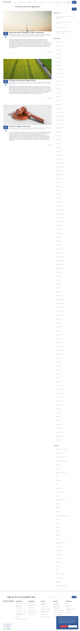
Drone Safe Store (60, 492)
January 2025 (59, 46)
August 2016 (59, 405)
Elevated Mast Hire (60, 500)
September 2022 (60, 128)
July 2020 (58, 229)
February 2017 (59, 385)
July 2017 (58, 366)
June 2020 (58, 233)
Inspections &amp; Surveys (62, 515)
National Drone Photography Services (20, 614)
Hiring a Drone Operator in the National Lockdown (63, 32)
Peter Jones (59, 546)
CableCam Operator (45, 609)
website (37, 36)
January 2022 (59, 159)
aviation (19, 35)
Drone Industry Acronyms (21, 619)
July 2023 (58, 89)
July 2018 (58, 323)
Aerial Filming (59, 453)
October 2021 (59, 170)
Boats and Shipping (60, 472)
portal (16, 36)
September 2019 (60, 268)
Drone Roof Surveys (61, 27)
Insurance (58, 519)
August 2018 (59, 319)
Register (74, 597)
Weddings (58, 581)
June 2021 (58, 186)
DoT (30, 35)
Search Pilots (31, 607)
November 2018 (60, 307)
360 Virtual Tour (44, 614)
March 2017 (58, 381)
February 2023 (59, 108)
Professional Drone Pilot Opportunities (22, 80)
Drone (32, 35)
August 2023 (59, 85)
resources (22, 36)
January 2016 (59, 432)
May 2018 (58, 330)
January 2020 (59, 252)
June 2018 (58, 327)
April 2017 (58, 377)
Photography (59, 554)
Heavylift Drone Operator (58, 610)
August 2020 (59, 225)
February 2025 (59, 42)
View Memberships (32, 605)
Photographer (59, 550)
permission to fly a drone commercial (30, 83)
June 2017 (58, 369)
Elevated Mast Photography (56, 604)
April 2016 (58, 420)
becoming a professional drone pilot (37, 82)
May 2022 (58, 143)
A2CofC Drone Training (61, 449)
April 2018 (58, 334)
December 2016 (60, 389)
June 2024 (58, 57)
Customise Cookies (73, 626)
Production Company (57, 612)
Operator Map (21, 2)
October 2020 (59, 217)
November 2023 (60, 73)
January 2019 (59, 299)
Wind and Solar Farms (61, 585)
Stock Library (42, 2)
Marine (57, 531)
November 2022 (60, 120)
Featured (32, 34)
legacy (57, 527)
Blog (65, 2)
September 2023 (60, 81)
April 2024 (58, 65)
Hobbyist (58, 511)
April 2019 (58, 288)
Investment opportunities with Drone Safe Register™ (65, 17)
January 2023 (59, 112)
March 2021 (58, 198)
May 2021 (58, 190)
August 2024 (59, 50)
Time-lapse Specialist (45, 616)
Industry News (19, 609)
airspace (45, 34)
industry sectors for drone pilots (18, 83)
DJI (57, 484)
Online (35, 2)
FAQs (17, 616)
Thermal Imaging (60, 574)
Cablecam (58, 480)
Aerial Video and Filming (62, 461)
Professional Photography (43, 604)
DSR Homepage (31, 603)
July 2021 (58, 182)
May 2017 (58, 373)
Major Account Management (19, 606)
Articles (27, 34)
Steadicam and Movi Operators (45, 612)
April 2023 (58, 100)
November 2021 (60, 167)
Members (58, 535)
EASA (57, 496)
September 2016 (60, 401)
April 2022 (58, 147)
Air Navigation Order (40, 34)
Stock (57, 570)
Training (29, 2)
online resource (11, 36)
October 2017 (59, 358)
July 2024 (58, 53)
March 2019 (58, 291)
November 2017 (60, 354)
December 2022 (60, 116)
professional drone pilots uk (42, 83)
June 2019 (58, 280)
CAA (29, 34)
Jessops (58, 523)
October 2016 (59, 397)
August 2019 (59, 272)
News (44, 35)
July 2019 (58, 276)
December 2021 (60, 163)
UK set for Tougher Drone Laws (19, 126)
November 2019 (60, 260)
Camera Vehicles (44, 606)
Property (58, 562)
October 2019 (59, 264)
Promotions (58, 558)
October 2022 (59, 124)
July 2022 (58, 135)
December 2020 (60, 209)
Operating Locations (32, 612)
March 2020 (59, 245)
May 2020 (58, 237)
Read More (49, 52)
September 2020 (60, 221)
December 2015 (60, 436)
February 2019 (59, 295)
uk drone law (26, 36)
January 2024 (59, 69)
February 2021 (59, 202)
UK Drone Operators (32, 36)
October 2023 (59, 77)
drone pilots (46, 82)
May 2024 (58, 61)
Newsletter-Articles (60, 542)
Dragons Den (59, 488)
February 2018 (59, 342)
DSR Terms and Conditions (69, 606)
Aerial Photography (60, 457)
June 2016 (58, 412)
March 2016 (58, 424)
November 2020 (60, 213)
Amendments (15, 35)
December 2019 (60, 256)
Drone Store (50, 2)
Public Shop (30, 614)
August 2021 (59, 178)
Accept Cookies (63, 626)
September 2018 (60, 315)
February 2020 (59, 249)
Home (14, 2)
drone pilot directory (36, 127)
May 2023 (58, 96)
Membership (58, 2)
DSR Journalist (12, 34)
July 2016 (58, 408)
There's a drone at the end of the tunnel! (64, 22)
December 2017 (60, 350)
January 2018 (59, 346)
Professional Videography (56, 607)
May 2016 (58, 416)
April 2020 (58, 241)
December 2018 (60, 303)
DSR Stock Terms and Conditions (70, 609)
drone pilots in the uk (43, 127)
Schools (58, 566)
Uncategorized (59, 578)
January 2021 (59, 206)
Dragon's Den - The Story (21, 611)
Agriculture (58, 464)
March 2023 (59, 104)
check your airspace (25, 35)
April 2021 (58, 194)
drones (48, 127)
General (26, 82)
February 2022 (59, 155)
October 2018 (59, 311)
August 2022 (59, 131)
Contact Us (68, 612)
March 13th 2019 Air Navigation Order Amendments (26, 32)
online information (48, 35)
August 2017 (59, 362)
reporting (18, 36)
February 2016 (59, 428)
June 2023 (58, 92)
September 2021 (60, 174)
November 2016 (60, 393)
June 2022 (58, 139)
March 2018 (58, 338)
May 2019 (58, 284)
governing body (36, 35)
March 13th (41, 35)
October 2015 (59, 440)
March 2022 (59, 151)
